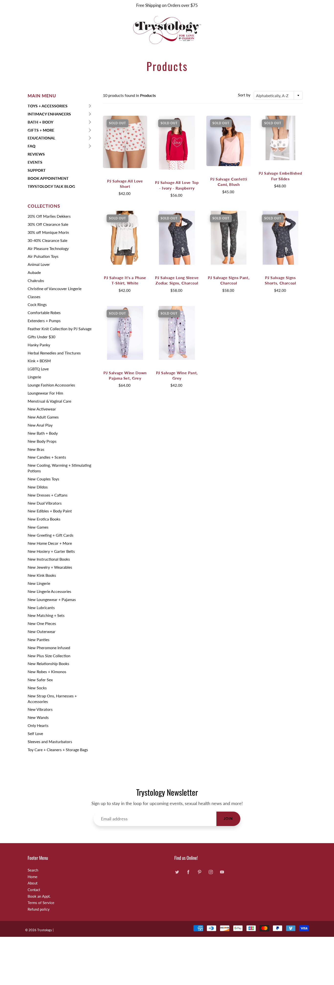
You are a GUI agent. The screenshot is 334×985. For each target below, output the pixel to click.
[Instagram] (210, 872)
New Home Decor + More (50, 543)
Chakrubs (36, 280)
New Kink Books (42, 575)
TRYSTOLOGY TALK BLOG (51, 186)
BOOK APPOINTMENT (48, 178)
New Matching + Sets (46, 615)
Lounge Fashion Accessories (51, 385)
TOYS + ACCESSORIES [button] (47, 106)
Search (33, 870)
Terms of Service (41, 903)
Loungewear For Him (45, 393)
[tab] (60, 106)
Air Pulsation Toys (43, 256)
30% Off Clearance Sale (48, 224)
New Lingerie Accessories (49, 591)
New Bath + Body (43, 433)
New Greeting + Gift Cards (50, 535)
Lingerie (34, 376)
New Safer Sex (40, 679)
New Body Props (42, 441)
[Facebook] (188, 872)
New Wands (38, 717)
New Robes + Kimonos (47, 671)
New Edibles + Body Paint (50, 511)
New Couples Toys (43, 478)
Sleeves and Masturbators (50, 741)
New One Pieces (42, 623)
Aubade (34, 272)
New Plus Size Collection (49, 655)
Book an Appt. (39, 896)
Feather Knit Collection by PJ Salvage (59, 328)
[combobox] (278, 95)
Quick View (125, 142)
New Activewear (42, 409)
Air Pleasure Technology (48, 248)
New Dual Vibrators (45, 503)
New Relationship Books (48, 663)
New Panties (38, 639)
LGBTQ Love (38, 368)
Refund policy (39, 909)
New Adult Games (43, 417)
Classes (34, 296)
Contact (34, 890)
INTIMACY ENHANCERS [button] (49, 115)
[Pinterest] (199, 872)
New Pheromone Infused (49, 647)
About (32, 883)
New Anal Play (40, 425)
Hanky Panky (39, 344)
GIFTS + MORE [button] (41, 131)
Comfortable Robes (44, 312)
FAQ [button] (35, 147)
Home (32, 877)
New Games (38, 527)
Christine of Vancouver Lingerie (54, 288)
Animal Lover (39, 264)
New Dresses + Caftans (47, 495)
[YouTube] (222, 872)
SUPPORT (37, 170)
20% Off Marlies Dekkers (49, 216)
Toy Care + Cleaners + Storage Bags (58, 749)
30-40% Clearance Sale (47, 240)
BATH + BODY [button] (40, 123)
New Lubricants (41, 607)
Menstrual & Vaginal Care (49, 401)
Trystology (44, 930)
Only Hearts (38, 725)
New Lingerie (39, 583)
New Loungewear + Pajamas (52, 599)
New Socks (37, 687)
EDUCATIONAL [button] (41, 139)
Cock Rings (37, 304)
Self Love (35, 733)
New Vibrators (40, 709)
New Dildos (38, 487)
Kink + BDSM (39, 360)
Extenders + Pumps (44, 320)
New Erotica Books (44, 519)
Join (228, 818)
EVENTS (35, 162)
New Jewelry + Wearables (50, 567)
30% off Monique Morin (48, 232)
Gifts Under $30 (41, 336)
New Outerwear (42, 631)
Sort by (244, 94)
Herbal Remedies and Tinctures (54, 353)
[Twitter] (177, 872)
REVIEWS (36, 154)
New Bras (36, 449)
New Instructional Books (49, 559)
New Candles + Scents (47, 457)
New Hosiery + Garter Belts (51, 551)
